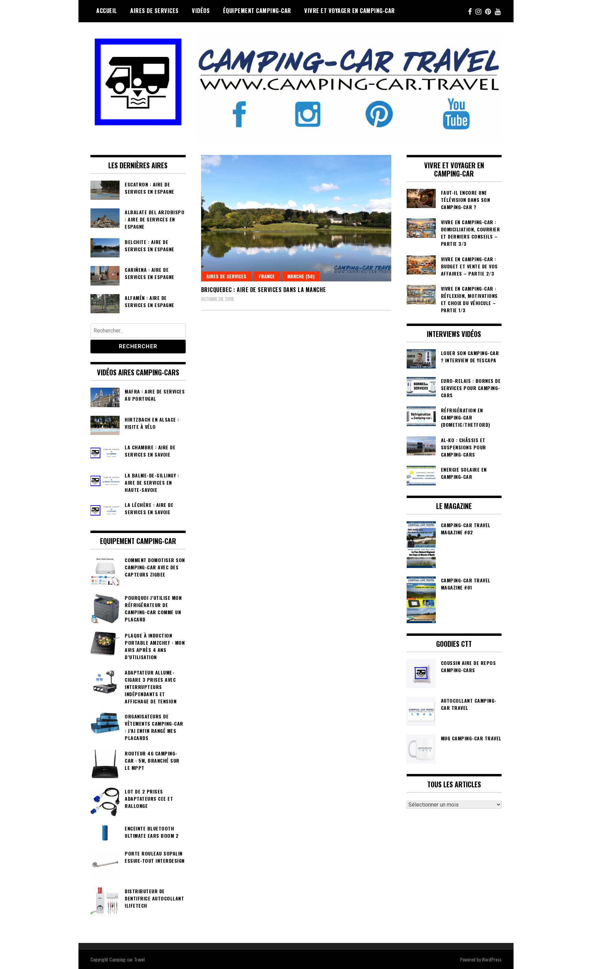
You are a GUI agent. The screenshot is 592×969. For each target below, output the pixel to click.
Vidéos (201, 11)
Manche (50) (300, 276)
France (267, 276)
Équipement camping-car (257, 11)
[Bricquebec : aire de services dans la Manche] (296, 218)
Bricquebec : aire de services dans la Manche (263, 290)
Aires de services (154, 11)
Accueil (106, 11)
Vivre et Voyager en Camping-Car (349, 11)
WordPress (492, 959)
